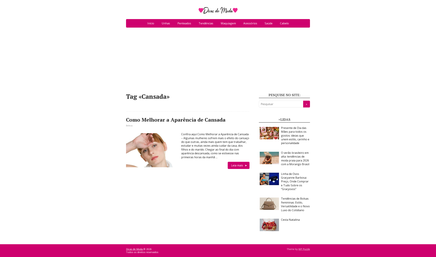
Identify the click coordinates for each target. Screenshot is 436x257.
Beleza (129, 125)
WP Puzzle (304, 249)
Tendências (206, 23)
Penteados (184, 23)
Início (150, 23)
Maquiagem (228, 23)
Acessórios (250, 23)
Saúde (268, 23)
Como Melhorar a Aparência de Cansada (175, 119)
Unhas (166, 23)
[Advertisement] (218, 61)
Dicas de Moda (134, 249)
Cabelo (284, 23)
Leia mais (237, 165)
